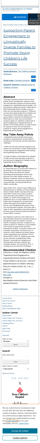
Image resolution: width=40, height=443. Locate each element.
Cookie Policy (23, 423)
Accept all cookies (20, 431)
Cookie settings (11, 421)
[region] (20, 423)
